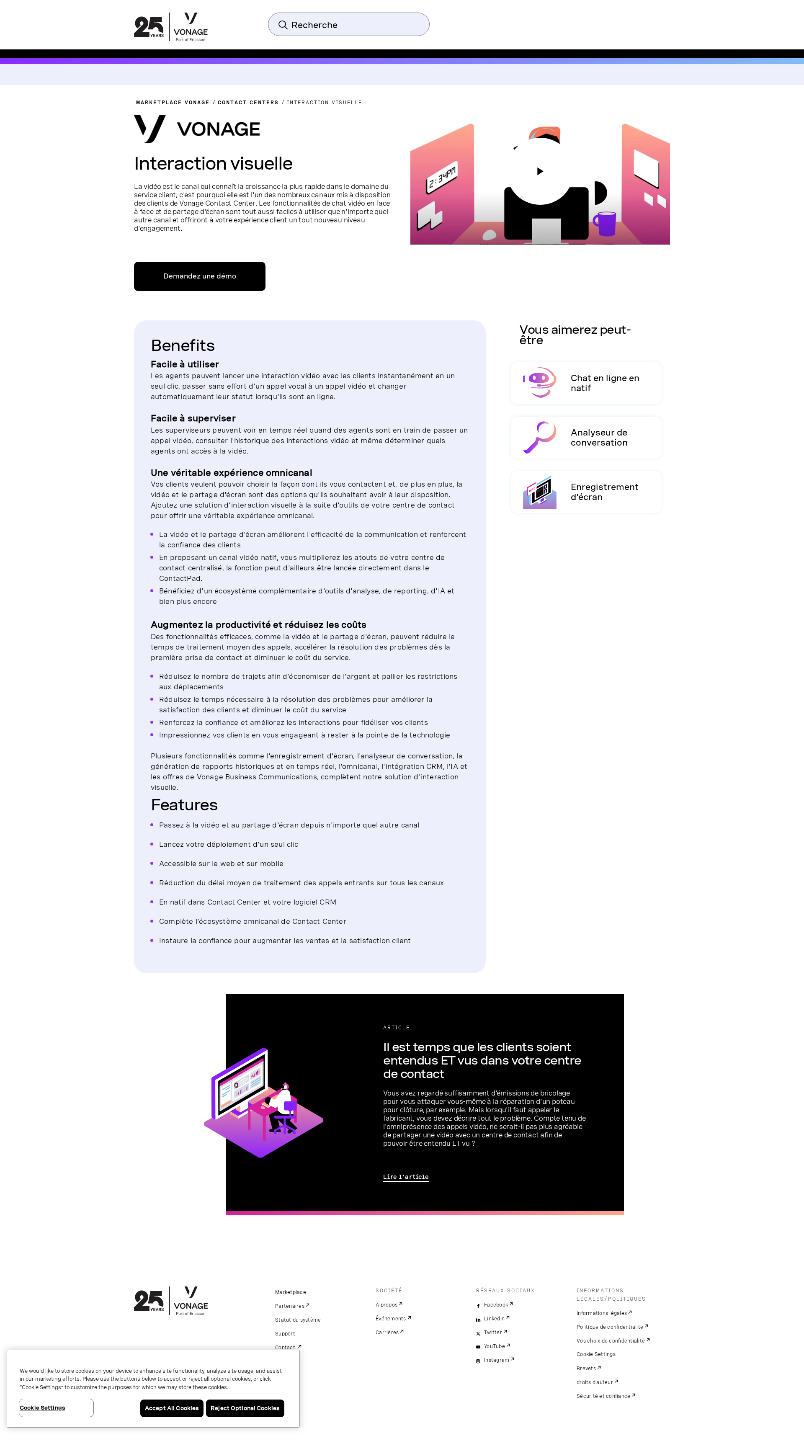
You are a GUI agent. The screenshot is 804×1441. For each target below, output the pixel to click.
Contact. (285, 1348)
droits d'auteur (595, 1382)
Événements (391, 1319)
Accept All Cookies (172, 1408)
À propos (386, 1305)
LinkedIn (494, 1319)
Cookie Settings (596, 1354)
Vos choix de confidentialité (611, 1341)
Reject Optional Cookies (245, 1408)
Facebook (496, 1305)
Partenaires (289, 1306)
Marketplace (290, 1292)
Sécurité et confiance (603, 1396)
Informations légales (602, 1313)
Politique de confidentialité (610, 1327)
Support (285, 1334)
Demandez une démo (199, 276)
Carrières (387, 1332)
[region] (153, 1389)
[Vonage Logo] (171, 28)
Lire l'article (406, 1176)
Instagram (496, 1360)
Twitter (493, 1332)
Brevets (586, 1368)
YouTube (494, 1346)
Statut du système (298, 1320)
